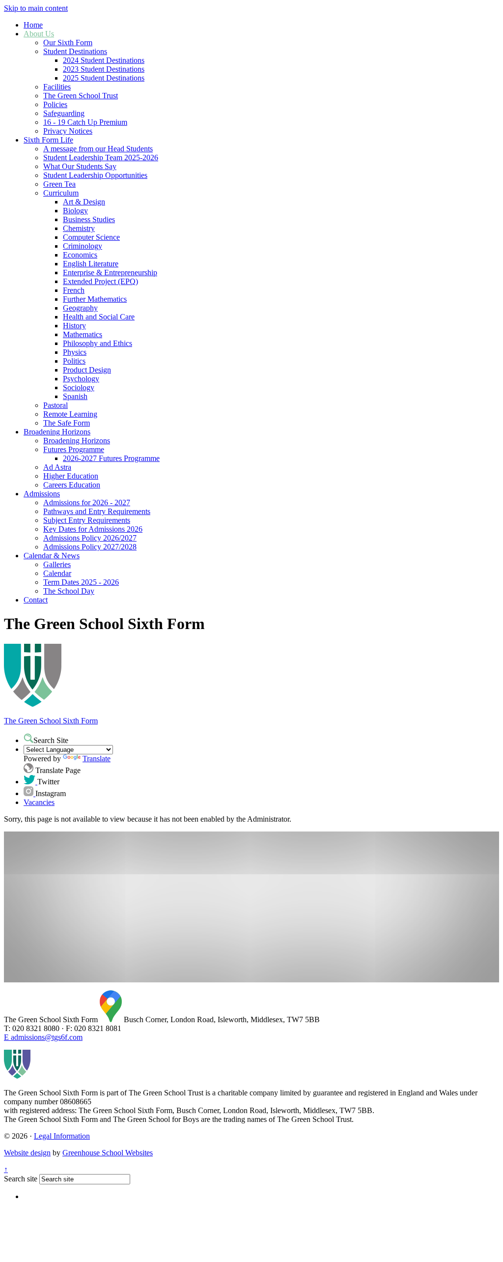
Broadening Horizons (57, 432)
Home (33, 25)
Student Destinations (75, 51)
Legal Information (62, 1136)
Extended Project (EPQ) (100, 281)
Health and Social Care (99, 317)
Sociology (78, 387)
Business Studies (89, 219)
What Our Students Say (79, 166)
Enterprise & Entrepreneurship (110, 272)
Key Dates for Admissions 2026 (92, 529)
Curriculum (61, 193)
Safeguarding (63, 113)
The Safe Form (66, 423)
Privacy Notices (67, 131)
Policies (55, 104)
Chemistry (79, 228)
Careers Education (71, 485)
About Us (39, 33)
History (74, 325)
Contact (36, 600)
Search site (20, 1179)
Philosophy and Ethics (97, 343)
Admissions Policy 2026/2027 (90, 538)
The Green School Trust (80, 95)
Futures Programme (73, 449)
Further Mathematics (95, 299)
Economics (80, 255)
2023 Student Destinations (103, 69)
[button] (28, 738)
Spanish (75, 396)
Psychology (81, 378)
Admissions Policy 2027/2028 (90, 547)
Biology (75, 210)
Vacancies (39, 802)
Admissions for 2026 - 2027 (86, 502)
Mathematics (82, 334)
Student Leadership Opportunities (95, 175)
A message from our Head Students (98, 148)
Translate (97, 758)
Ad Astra (57, 467)
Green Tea (59, 184)
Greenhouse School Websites (107, 1152)
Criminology (82, 246)
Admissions (42, 493)
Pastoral (55, 405)
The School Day (68, 591)
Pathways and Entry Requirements (96, 511)
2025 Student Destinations (103, 78)
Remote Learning (70, 414)
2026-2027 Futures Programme (111, 458)
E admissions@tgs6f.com (43, 1037)
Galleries (57, 564)
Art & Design (84, 202)
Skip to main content (36, 8)
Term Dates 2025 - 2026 (81, 582)
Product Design (87, 370)
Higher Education (70, 476)
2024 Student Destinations (103, 60)
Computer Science (91, 237)
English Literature (90, 263)
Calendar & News (52, 555)
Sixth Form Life (48, 140)
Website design (27, 1152)
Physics (74, 352)
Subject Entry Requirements (86, 520)
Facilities (57, 87)
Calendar (57, 573)
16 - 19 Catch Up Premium (85, 122)
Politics (74, 361)
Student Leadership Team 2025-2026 (100, 157)
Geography (80, 308)
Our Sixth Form (67, 42)
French (73, 290)
